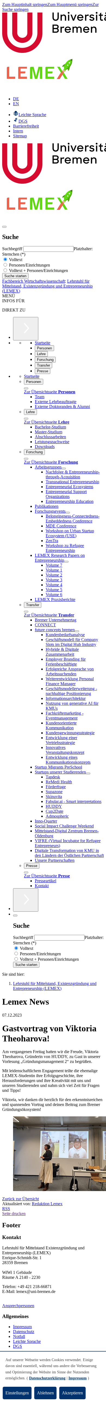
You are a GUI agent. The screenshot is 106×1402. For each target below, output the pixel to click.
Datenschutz (23, 1331)
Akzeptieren (72, 1393)
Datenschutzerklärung (47, 1378)
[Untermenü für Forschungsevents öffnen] (68, 512)
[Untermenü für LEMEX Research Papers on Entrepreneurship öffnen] (66, 562)
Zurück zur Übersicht (20, 1198)
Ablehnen (45, 1393)
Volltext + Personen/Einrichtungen (38, 270)
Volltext (15, 259)
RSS (6, 1208)
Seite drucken (14, 1213)
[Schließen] (26, 388)
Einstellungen (17, 1393)
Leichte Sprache (27, 1341)
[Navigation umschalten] (4, 227)
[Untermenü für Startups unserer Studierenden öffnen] (88, 773)
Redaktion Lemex (47, 1203)
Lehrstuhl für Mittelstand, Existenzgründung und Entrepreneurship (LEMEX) (47, 286)
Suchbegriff (12, 248)
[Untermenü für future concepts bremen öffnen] (77, 631)
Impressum (22, 1326)
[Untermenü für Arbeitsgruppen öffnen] (63, 468)
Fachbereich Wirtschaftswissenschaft (33, 281)
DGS (17, 1346)
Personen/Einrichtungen (29, 265)
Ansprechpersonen (18, 1305)
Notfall (19, 1336)
